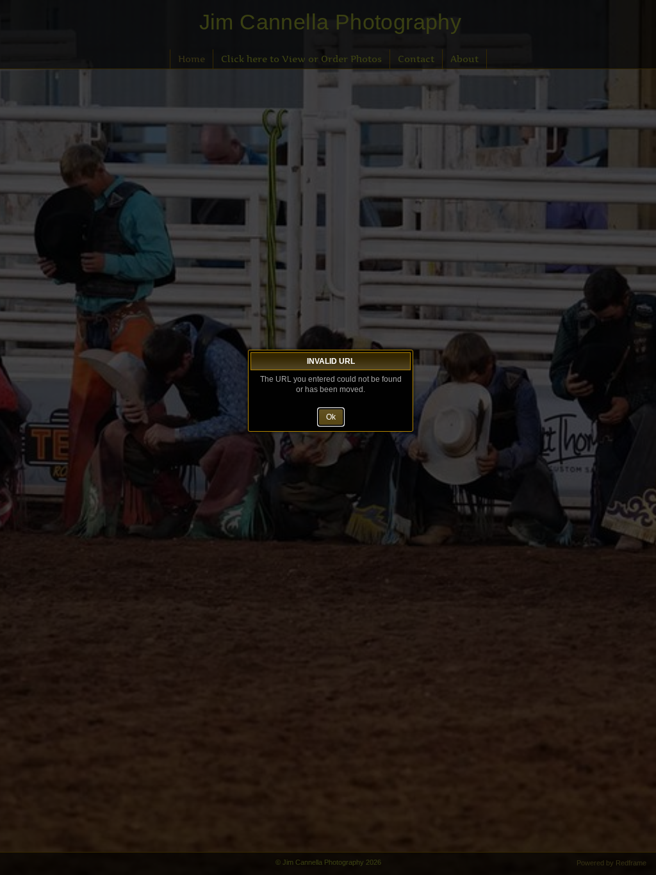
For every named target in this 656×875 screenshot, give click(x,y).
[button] (331, 417)
